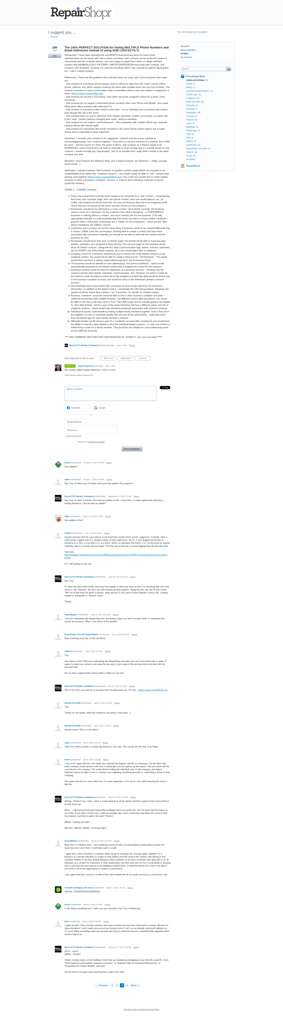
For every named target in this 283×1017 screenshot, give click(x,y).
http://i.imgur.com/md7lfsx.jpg (87, 93)
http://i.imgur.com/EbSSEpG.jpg (104, 177)
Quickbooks (191, 145)
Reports (189, 152)
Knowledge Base (195, 76)
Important (127, 358)
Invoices (190, 120)
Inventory (190, 116)
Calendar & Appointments (197, 91)
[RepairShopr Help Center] (81, 12)
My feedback (186, 57)
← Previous (102, 985)
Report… (132, 345)
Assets (189, 84)
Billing (189, 87)
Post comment (132, 448)
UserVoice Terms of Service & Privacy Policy (141, 1009)
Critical (145, 358)
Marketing (190, 127)
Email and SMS (193, 102)
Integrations (191, 112)
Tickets (189, 156)
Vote (55, 56)
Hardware (190, 109)
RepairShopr (193, 165)
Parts (188, 134)
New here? (91, 442)
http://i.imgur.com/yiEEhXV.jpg (152, 690)
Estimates (190, 105)
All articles (190, 159)
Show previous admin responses (79, 375)
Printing (189, 141)
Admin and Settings (195, 80)
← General (53, 37)
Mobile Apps (191, 130)
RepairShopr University (196, 148)
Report (109, 463)
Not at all (110, 358)
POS (188, 138)
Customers (191, 98)
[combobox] (204, 69)
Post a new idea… (189, 50)
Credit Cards (192, 94)
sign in (204, 32)
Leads (189, 123)
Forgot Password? (74, 436)
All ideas (185, 54)
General (185, 46)
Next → (135, 985)
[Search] (228, 69)
